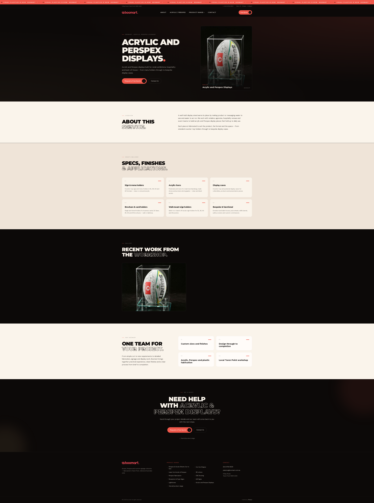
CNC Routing (200, 475)
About (163, 12)
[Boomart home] (130, 12)
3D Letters (199, 472)
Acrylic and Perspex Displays (205, 482)
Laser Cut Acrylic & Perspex (177, 472)
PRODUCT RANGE (196, 12)
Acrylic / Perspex (178, 12)
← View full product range (187, 438)
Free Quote (246, 12)
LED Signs (199, 479)
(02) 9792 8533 (228, 6)
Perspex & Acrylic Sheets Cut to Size (179, 468)
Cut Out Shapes (201, 467)
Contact (212, 12)
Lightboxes (172, 482)
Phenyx (250, 499)
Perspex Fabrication (175, 475)
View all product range (176, 486)
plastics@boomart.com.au (231, 470)
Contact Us (155, 81)
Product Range (173, 462)
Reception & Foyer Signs (176, 479)
